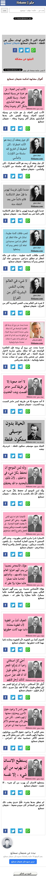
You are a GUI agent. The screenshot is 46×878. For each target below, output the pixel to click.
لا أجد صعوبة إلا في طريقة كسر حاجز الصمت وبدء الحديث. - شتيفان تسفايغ (23, 403)
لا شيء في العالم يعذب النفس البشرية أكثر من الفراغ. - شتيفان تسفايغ (23, 304)
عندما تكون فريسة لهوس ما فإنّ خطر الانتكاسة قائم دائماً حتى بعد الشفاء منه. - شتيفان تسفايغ (23, 212)
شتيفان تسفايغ (12, 43)
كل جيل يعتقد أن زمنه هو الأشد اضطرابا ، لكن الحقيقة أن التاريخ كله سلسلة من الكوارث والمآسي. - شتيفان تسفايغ (23, 166)
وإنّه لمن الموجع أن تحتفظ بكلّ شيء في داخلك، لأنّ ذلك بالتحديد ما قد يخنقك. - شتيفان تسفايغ (23, 493)
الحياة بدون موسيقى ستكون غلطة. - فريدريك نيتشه (23, 447)
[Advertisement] (23, 27)
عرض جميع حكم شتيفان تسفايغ (23, 861)
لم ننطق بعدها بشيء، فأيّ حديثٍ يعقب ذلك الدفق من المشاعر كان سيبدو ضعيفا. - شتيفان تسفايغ (23, 805)
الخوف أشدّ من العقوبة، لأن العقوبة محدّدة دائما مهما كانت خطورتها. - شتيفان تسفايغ (23, 641)
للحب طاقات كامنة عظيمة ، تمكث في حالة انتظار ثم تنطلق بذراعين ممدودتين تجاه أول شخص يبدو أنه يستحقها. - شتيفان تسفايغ (23, 258)
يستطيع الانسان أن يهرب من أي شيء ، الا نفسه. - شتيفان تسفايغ (23, 784)
